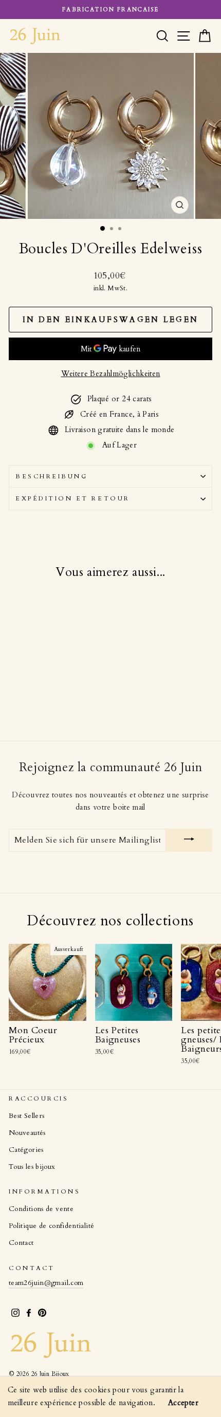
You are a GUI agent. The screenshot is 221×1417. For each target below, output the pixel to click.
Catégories (26, 1149)
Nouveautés (27, 1133)
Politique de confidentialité (51, 1225)
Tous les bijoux (32, 1166)
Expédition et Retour (72, 498)
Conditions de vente (41, 1209)
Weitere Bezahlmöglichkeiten (110, 373)
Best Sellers (26, 1116)
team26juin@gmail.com (46, 1283)
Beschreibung (51, 476)
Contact (21, 1242)
